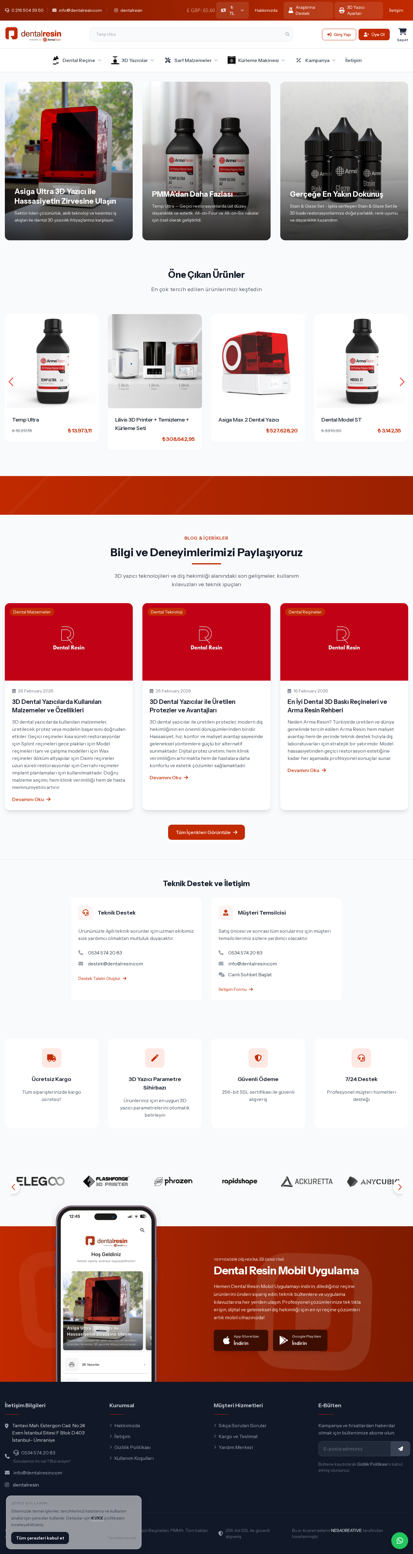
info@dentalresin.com (37, 1473)
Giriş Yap (342, 34)
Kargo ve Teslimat (238, 1436)
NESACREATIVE (346, 1530)
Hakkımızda (266, 10)
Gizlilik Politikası (132, 1447)
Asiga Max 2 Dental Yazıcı (145, 419)
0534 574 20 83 (38, 1453)
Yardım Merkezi (236, 1447)
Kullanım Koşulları (134, 1458)
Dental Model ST (238, 419)
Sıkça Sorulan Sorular (243, 1425)
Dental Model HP (341, 419)
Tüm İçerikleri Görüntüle (203, 832)
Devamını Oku (28, 799)
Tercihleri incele (122, 1538)
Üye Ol (378, 34)
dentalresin (26, 1485)
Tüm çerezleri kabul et (40, 1538)
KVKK (97, 1518)
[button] (402, 382)
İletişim (396, 10)
